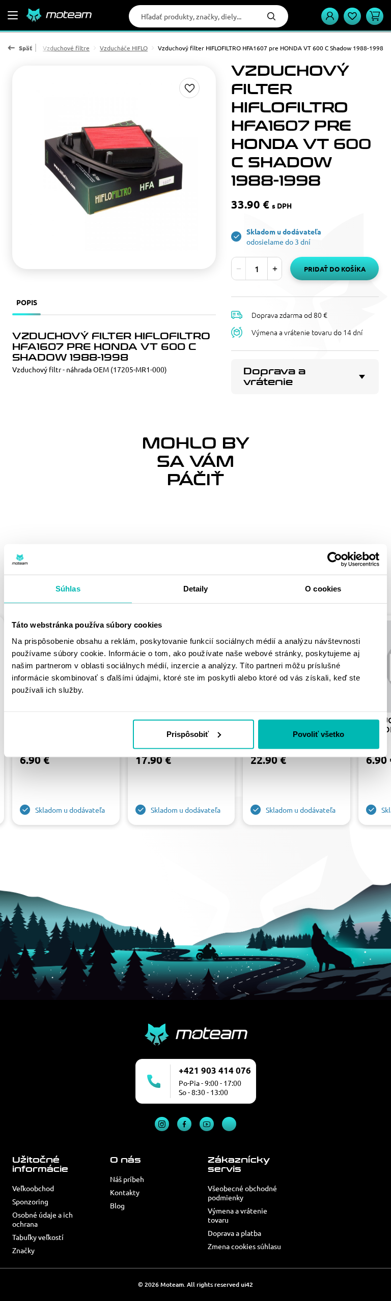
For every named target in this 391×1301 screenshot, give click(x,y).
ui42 (247, 1284)
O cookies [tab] (323, 588)
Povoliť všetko (318, 733)
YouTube (207, 1124)
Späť (25, 48)
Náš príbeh (127, 1179)
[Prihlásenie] (330, 16)
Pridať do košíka (335, 268)
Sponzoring (30, 1201)
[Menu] (12, 15)
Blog (117, 1205)
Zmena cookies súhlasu (244, 1246)
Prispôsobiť (187, 733)
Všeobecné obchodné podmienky (242, 1193)
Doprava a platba (234, 1232)
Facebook (184, 1124)
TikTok (229, 1124)
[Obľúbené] (352, 16)
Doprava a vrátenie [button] (274, 377)
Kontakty (124, 1192)
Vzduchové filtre (66, 48)
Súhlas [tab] (67, 588)
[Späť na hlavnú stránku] (58, 15)
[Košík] (374, 16)
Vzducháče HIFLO (124, 48)
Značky (23, 1250)
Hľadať (271, 16)
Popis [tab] (26, 302)
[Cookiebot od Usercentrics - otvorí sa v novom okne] (334, 559)
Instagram (162, 1124)
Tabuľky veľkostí (38, 1236)
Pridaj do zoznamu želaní (189, 88)
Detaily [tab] (195, 588)
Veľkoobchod (33, 1188)
